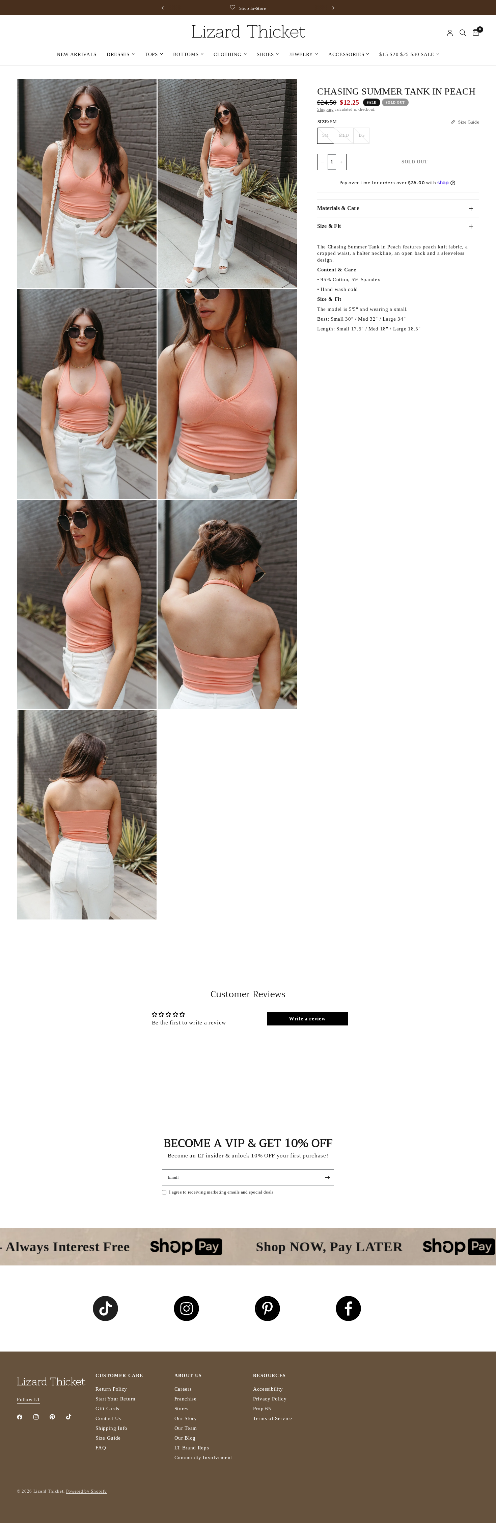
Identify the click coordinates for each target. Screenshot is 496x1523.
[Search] (462, 33)
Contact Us (108, 1418)
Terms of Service (272, 1418)
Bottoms (186, 54)
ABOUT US (188, 1375)
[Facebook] (24, 1417)
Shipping (325, 109)
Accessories (346, 54)
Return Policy (111, 1389)
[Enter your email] (327, 1177)
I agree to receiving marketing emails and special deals (221, 1192)
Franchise (185, 1398)
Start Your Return (115, 1398)
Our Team (185, 1428)
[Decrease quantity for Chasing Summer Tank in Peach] (323, 162)
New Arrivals (77, 54)
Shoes (265, 54)
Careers (183, 1389)
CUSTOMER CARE (119, 1375)
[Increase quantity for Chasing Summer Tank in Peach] (341, 162)
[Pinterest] (57, 1417)
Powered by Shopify (86, 1491)
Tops (151, 54)
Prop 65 (262, 1408)
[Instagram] (40, 1417)
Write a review (307, 1018)
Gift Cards (107, 1408)
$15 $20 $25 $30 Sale (406, 54)
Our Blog (185, 1438)
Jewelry (301, 54)
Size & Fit (329, 226)
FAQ (100, 1447)
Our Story (185, 1418)
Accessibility (268, 1389)
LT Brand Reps (191, 1447)
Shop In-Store (200, 8)
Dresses (118, 54)
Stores (181, 1408)
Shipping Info (111, 1428)
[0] (474, 33)
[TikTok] (73, 1416)
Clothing (227, 54)
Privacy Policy (270, 1398)
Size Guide (108, 1438)
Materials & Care (338, 208)
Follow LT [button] (28, 1399)
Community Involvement (203, 1457)
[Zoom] (142, 93)
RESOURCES (269, 1375)
